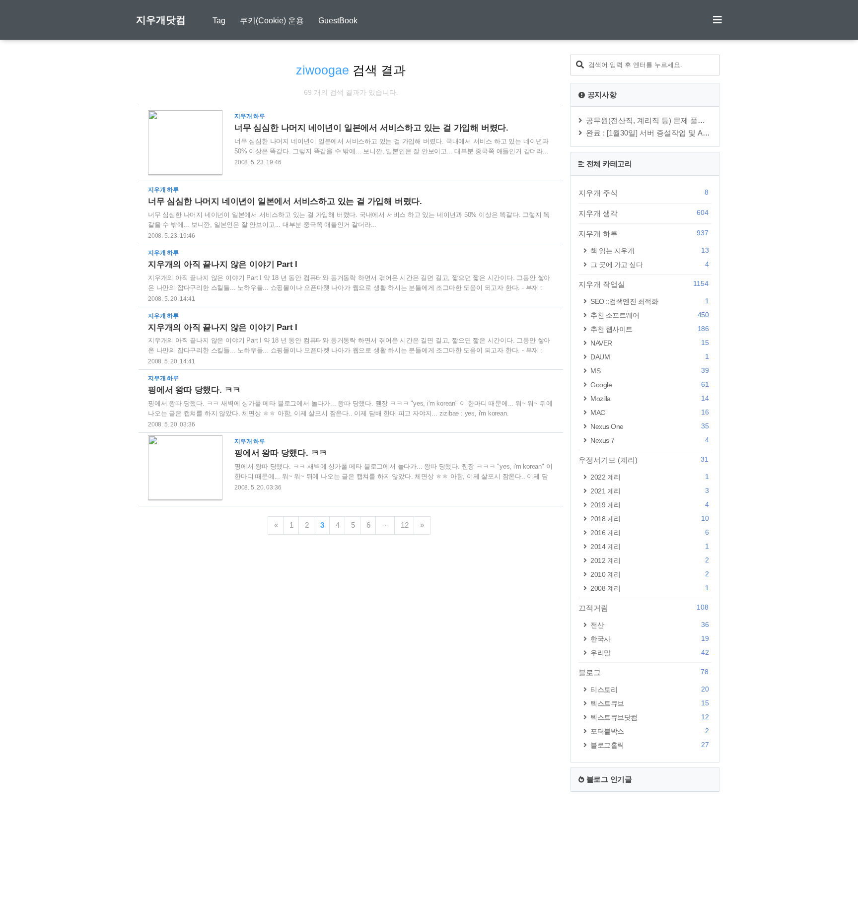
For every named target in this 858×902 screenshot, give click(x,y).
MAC (649, 412)
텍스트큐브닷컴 (649, 717)
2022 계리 (649, 477)
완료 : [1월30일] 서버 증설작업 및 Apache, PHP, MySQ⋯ (680, 133)
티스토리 (649, 689)
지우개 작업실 (643, 283)
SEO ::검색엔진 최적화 (649, 301)
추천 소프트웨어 (649, 315)
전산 (649, 625)
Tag (219, 20)
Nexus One (649, 426)
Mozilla (649, 398)
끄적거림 (643, 607)
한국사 (649, 638)
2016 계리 (649, 532)
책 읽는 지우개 (649, 250)
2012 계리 (649, 560)
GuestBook (338, 20)
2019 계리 (649, 504)
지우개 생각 (643, 212)
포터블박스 (649, 731)
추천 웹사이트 (649, 329)
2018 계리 (649, 518)
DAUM (649, 356)
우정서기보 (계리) (643, 459)
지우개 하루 (643, 233)
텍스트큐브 (649, 703)
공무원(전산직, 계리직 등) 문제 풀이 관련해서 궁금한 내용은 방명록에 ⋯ (706, 120)
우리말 (649, 652)
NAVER (649, 343)
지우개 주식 (643, 192)
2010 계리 (649, 574)
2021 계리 (649, 490)
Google (649, 384)
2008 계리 (649, 588)
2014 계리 (649, 546)
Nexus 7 (649, 440)
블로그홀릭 (649, 745)
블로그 (643, 672)
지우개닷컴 (161, 19)
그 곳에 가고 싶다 (649, 264)
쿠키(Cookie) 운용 (272, 20)
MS (649, 370)
